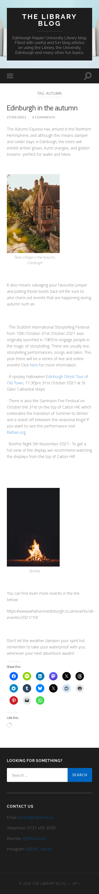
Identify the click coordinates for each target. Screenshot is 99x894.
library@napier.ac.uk (35, 817)
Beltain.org (16, 432)
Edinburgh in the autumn (42, 107)
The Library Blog (49, 19)
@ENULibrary (34, 838)
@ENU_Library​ (39, 849)
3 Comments (43, 117)
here (34, 365)
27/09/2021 (16, 117)
